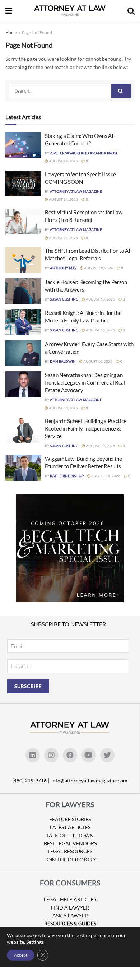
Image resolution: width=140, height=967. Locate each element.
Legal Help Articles (70, 899)
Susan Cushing (64, 299)
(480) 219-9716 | (31, 780)
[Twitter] (107, 755)
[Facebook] (70, 755)
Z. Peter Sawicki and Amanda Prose (84, 153)
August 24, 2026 (63, 161)
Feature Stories (70, 819)
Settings (35, 942)
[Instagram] (51, 755)
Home (11, 32)
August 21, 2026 (63, 238)
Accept (20, 955)
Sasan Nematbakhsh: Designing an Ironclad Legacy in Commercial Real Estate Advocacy (85, 382)
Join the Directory (70, 859)
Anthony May (63, 268)
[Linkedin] (32, 755)
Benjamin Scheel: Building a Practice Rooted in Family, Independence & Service (85, 428)
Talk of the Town (70, 835)
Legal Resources (70, 851)
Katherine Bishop (67, 476)
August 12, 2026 (98, 268)
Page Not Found (37, 32)
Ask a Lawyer (70, 915)
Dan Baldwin (63, 361)
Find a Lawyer (70, 908)
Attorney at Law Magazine (76, 191)
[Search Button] (121, 91)
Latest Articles (70, 827)
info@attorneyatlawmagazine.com (89, 780)
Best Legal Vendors (70, 843)
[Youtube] (88, 755)
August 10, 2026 (100, 299)
